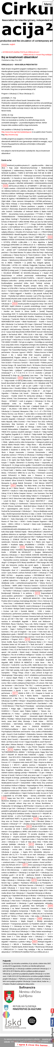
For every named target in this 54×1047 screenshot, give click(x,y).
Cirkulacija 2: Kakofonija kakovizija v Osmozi (17, 637)
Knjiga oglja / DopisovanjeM (22, 709)
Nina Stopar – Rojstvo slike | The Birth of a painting (21, 416)
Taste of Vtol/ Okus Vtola (30, 842)
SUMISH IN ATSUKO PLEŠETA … (24, 278)
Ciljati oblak (5, 201)
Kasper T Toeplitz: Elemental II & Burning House (20, 463)
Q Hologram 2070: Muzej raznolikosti (21, 562)
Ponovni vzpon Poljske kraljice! (25, 711)
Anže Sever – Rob (43, 662)
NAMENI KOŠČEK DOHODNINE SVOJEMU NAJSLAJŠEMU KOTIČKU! (27, 240)
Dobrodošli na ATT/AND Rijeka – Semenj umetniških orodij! (27, 796)
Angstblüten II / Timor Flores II (38, 596)
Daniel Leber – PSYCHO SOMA (12, 268)
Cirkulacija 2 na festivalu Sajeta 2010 (34, 890)
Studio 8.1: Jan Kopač (42, 460)
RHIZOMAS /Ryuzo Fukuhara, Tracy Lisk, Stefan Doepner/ (23, 624)
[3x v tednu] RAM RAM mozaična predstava (30, 355)
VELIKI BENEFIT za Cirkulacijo (26, 368)
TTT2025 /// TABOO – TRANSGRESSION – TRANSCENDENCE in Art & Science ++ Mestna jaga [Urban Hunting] (27, 216)
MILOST (40, 278)
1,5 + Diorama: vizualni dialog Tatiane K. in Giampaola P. (29, 496)
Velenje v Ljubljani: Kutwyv (27, 680)
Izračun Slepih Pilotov (14, 678)
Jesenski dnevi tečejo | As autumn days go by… (28, 657)
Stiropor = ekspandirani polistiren (31, 701)
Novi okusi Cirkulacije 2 (20, 931)
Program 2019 (17, 639)
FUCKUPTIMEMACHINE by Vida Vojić (15, 406)
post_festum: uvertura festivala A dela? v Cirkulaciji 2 (28, 573)
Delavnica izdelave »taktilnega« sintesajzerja (17, 193)
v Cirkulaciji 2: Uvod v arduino (27, 862)
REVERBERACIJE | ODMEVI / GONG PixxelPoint (33, 199)
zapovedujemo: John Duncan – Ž (20, 509)
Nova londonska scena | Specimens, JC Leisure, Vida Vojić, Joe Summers (27, 682)
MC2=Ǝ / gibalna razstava (24, 765)
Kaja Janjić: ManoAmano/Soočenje (23, 168)
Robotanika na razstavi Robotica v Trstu (36, 757)
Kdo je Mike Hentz (19, 788)
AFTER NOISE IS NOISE (10, 176)
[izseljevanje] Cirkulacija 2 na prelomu (16, 593)
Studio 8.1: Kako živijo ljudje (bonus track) (27, 491)
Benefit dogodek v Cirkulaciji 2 (26, 234)
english (12, 44)
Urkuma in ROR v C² (28, 791)
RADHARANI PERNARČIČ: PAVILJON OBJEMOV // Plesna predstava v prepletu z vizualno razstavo (27, 206)
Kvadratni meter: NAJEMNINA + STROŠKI (28, 545)
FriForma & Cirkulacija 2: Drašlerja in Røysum (34, 455)
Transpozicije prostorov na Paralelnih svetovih (28, 924)
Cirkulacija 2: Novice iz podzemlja (27, 588)
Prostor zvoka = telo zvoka (29, 916)
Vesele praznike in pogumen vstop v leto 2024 (35, 304)
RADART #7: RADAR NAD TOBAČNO (22, 755)
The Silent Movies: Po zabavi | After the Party (26, 252)
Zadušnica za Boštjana (23, 229)
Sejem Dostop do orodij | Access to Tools (37, 793)
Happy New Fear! (45, 819)
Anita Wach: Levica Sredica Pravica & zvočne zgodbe (22, 457)
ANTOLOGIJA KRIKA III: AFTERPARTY (23, 186)
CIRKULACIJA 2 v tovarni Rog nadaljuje (37, 55)
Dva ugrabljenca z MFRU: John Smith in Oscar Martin (28, 832)
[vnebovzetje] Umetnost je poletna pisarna (37, 270)
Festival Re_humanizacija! (11, 511)
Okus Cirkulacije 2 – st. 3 (41, 934)
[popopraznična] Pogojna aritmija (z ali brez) (19, 357)
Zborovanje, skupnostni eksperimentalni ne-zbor (27, 209)
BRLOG (16, 944)
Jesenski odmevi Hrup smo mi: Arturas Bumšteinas (29, 803)
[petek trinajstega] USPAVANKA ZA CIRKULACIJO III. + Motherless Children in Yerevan (27, 244)
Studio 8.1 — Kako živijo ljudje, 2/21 (14, 519)
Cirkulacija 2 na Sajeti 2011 (29, 873)
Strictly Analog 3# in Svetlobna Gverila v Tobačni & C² (21, 814)
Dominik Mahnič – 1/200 (31, 611)
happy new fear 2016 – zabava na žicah (23, 798)
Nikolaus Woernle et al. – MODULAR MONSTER (20, 598)
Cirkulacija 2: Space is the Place (38, 878)
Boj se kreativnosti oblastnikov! (19, 57)
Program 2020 (8, 588)
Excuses (18, 352)
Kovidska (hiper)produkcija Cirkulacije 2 (31, 550)
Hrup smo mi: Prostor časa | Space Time (18, 821)
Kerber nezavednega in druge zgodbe (15, 934)
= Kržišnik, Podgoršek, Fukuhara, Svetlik (35, 265)
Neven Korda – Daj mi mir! (19, 668)
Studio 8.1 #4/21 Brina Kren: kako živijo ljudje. (18, 498)
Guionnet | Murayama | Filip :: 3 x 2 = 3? (27, 411)
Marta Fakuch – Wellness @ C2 (26, 488)
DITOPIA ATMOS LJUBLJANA (15, 242)
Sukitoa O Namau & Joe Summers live (32, 629)
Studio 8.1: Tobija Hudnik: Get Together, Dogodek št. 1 (32, 439)
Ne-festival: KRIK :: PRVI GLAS (21, 334)
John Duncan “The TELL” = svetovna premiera (31, 685)
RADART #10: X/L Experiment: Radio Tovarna (34, 634)
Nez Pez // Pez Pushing (25, 698)
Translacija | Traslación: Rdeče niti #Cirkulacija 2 (20, 319)
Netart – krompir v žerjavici (23, 919)
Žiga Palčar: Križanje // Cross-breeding (16, 204)
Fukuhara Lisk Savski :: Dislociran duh (26, 393)
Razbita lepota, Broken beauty (23, 947)
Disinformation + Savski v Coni (14, 691)
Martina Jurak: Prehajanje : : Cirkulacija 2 (31, 470)
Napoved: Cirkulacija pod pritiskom (14, 929)
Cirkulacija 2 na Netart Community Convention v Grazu (23, 908)
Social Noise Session (28, 888)
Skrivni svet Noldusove (41, 621)
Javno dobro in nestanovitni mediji (38, 414)
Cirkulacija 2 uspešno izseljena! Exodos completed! (32, 591)
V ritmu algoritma (38, 242)
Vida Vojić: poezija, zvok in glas (17, 670)
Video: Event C (7, 937)
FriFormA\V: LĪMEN (43, 509)
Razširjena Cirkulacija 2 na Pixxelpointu (36, 883)
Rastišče (28, 293)
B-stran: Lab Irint (10, 611)
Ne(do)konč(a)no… (38, 639)
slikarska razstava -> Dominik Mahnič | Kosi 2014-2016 (23, 760)
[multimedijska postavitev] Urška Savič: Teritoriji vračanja (25, 283)
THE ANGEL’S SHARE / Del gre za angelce (17, 342)
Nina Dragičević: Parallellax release (15, 770)
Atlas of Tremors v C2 (9, 780)
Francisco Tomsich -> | (38, 586)
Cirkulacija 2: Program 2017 (35, 744)
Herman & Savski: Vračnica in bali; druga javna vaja (32, 767)
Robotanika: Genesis (35, 734)
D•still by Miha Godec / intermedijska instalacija (34, 381)
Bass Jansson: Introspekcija (23, 201)
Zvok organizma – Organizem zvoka (20, 839)
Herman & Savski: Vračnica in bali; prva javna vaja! (20, 775)
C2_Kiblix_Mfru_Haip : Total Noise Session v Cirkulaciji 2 (22, 885)
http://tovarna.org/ (11, 135)
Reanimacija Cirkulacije (44, 947)
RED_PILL (42, 234)
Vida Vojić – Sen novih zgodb (26, 619)
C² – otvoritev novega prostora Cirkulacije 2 (36, 824)
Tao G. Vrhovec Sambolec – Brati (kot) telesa (19, 506)
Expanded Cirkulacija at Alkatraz (24, 896)
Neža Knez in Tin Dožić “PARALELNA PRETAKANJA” (32, 340)
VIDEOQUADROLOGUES (44, 183)
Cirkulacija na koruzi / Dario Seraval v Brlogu (32, 926)
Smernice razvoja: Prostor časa (13, 826)
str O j (49, 209)
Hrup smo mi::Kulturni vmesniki (40, 811)
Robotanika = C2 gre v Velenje (40, 773)
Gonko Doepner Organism (37, 521)
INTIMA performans (43, 201)
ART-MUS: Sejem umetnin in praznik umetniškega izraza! (23, 306)
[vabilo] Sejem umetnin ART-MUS (24, 247)
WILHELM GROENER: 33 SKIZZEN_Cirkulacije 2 (22, 273)
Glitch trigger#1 (16, 293)
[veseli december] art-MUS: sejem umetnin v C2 (19, 383)
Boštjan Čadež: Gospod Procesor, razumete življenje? (33, 609)
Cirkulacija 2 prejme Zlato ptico (27, 898)
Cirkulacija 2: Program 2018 (40, 688)
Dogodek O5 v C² (36, 788)
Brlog (28, 942)
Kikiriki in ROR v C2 (26, 693)
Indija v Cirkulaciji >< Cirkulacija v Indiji (15, 880)
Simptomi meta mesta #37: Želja (25, 762)
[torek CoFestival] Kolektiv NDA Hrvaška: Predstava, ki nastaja (27, 316)
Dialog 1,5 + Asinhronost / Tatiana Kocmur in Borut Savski (31, 504)
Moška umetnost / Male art (20, 914)
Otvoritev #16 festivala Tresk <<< (28, 232)
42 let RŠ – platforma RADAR (28, 875)
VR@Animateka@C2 (44, 193)
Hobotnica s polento (17, 942)
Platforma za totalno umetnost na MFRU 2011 (23, 867)
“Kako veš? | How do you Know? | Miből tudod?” (27, 237)
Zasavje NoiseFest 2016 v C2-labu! (33, 780)
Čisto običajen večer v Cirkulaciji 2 (30, 937)
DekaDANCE (25, 783)
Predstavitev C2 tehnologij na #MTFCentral (17, 806)
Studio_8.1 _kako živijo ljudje (32, 580)
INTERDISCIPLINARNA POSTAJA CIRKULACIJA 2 (21, 52)
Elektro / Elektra (36, 929)
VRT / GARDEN (45, 227)
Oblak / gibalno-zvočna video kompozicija (18, 442)
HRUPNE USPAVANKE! (25, 183)
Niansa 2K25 (6, 229)
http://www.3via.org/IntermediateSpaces (16, 132)
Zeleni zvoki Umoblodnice (41, 524)
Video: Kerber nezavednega (41, 931)
